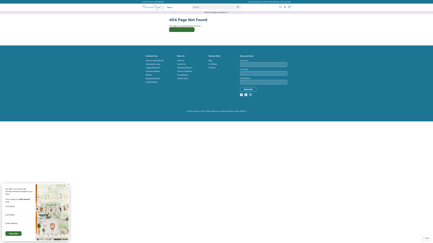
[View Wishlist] (280, 7)
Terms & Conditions (184, 71)
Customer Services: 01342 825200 (153, 2)
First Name (244, 61)
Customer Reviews (153, 71)
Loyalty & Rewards (153, 67)
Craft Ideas (213, 64)
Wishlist (149, 74)
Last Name (244, 69)
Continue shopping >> (182, 29)
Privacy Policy (182, 74)
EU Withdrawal (151, 82)
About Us (180, 60)
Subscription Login (153, 64)
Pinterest (212, 67)
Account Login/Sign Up (155, 60)
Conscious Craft (198, 111)
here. (227, 12)
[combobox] (216, 7)
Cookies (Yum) (182, 78)
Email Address (245, 78)
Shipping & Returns (184, 67)
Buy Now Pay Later (153, 78)
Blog (210, 60)
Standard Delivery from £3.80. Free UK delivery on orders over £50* (269, 2)
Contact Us (181, 64)
